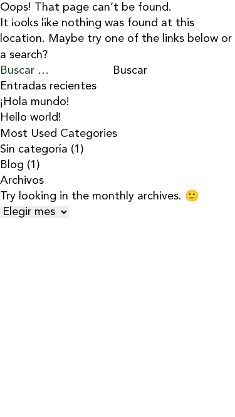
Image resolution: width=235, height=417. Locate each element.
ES (16, 18)
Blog (12, 165)
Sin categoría (34, 149)
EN (47, 18)
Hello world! (30, 117)
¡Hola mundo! (35, 102)
